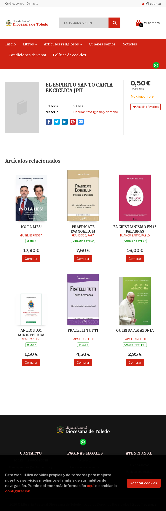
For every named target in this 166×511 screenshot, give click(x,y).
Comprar (31, 258)
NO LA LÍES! (31, 227)
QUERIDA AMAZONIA (135, 330)
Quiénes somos (14, 3)
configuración (17, 491)
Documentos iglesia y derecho (95, 112)
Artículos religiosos (62, 44)
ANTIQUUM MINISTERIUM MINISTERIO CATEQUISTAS (31, 332)
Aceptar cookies (143, 483)
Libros (29, 44)
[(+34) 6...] (156, 65)
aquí (90, 486)
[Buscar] (114, 23)
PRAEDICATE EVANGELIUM (83, 229)
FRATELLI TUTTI (83, 330)
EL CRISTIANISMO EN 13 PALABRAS (134, 229)
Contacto (32, 3)
